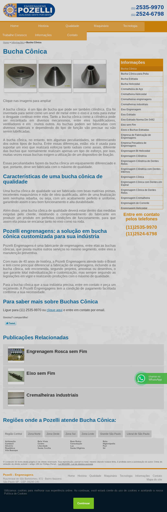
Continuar (83, 503)
